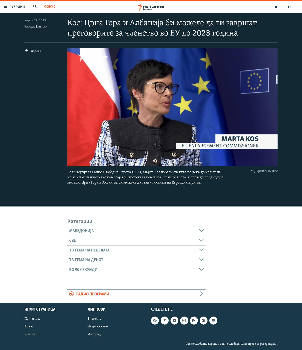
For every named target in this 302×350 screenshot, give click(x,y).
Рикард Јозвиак (35, 26)
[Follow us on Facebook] (155, 321)
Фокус (49, 7)
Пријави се (32, 319)
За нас (28, 326)
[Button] (33, 52)
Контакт (30, 334)
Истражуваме (98, 326)
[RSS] (194, 321)
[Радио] (289, 7)
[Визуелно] (277, 7)
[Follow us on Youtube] (174, 321)
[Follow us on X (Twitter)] (164, 321)
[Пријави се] (213, 321)
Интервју (94, 334)
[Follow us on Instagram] (184, 321)
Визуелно (94, 319)
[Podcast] (203, 321)
